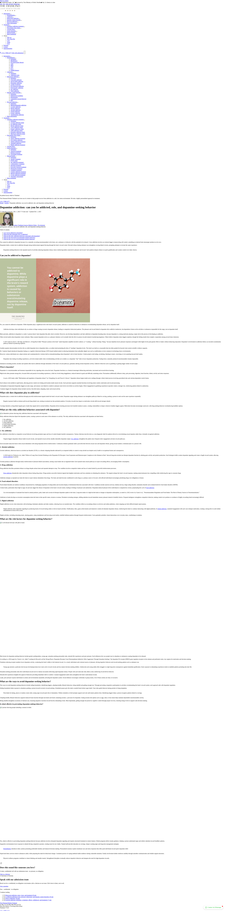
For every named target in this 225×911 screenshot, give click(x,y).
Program (6, 45)
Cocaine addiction (16, 107)
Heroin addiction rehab (17, 126)
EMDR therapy (15, 70)
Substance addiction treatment (15, 26)
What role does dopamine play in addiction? (16, 234)
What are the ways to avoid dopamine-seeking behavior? (19, 239)
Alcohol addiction (15, 110)
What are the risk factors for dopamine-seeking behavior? (19, 237)
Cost (8, 40)
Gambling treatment (16, 170)
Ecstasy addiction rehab (17, 129)
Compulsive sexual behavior (18, 99)
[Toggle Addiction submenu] (13, 17)
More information (12, 23)
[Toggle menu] (24, 52)
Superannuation (8, 48)
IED (12, 100)
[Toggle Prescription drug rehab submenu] (20, 28)
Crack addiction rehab (17, 127)
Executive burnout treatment (18, 167)
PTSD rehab (14, 160)
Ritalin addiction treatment (18, 145)
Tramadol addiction (16, 143)
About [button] (5, 36)
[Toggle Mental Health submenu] (15, 156)
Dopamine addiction (16, 83)
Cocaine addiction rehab (17, 122)
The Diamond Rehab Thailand (8, 903)
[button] (213, 907)
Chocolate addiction (16, 80)
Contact (6, 47)
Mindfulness (14, 61)
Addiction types (15, 75)
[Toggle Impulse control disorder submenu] (21, 20)
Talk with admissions (17, 53)
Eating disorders (11, 31)
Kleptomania (14, 97)
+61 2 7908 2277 (5, 201)
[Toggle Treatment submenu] (9, 118)
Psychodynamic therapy (17, 62)
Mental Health (11, 32)
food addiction (150, 487)
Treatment (6, 24)
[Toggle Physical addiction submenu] (18, 102)
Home (1, 203)
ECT (12, 69)
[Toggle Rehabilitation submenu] (15, 15)
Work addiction (15, 91)
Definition (13, 59)
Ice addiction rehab (16, 124)
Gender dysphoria (15, 84)
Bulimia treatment (15, 153)
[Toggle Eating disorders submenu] (16, 31)
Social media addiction (17, 81)
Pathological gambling (17, 95)
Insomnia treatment (16, 165)
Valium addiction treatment (18, 141)
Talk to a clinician (5, 874)
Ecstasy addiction (15, 113)
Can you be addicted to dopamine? (13, 233)
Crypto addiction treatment (18, 175)
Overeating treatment (16, 154)
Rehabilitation (11, 15)
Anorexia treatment (16, 151)
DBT (12, 65)
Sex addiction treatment (17, 162)
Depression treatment (16, 168)
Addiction (10, 17)
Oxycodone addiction (16, 140)
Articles (6, 203)
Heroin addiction (15, 108)
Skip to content (4, 0)
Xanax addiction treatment (18, 138)
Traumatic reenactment (17, 176)
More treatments (11, 34)
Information (7, 13)
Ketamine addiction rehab (18, 132)
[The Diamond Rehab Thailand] (10, 10)
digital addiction (162, 509)
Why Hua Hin (11, 39)
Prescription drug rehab (13, 28)
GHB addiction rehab (16, 130)
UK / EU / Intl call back (6, 4)
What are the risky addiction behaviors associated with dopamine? (22, 236)
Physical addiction (12, 21)
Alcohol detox (11, 29)
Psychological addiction (17, 86)
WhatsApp (17, 4)
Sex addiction (14, 89)
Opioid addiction (15, 111)
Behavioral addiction (13, 18)
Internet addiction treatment (18, 173)
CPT (12, 67)
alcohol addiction (8, 457)
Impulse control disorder (13, 20)
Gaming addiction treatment (18, 172)
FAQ (8, 43)
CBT (12, 64)
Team (8, 42)
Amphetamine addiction (17, 114)
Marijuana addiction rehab (18, 134)
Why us (9, 37)
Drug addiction (7, 473)
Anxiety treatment (15, 159)
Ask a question (4, 886)
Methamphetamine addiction (18, 105)
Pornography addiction (17, 88)
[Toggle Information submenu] (10, 56)
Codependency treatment (17, 164)
